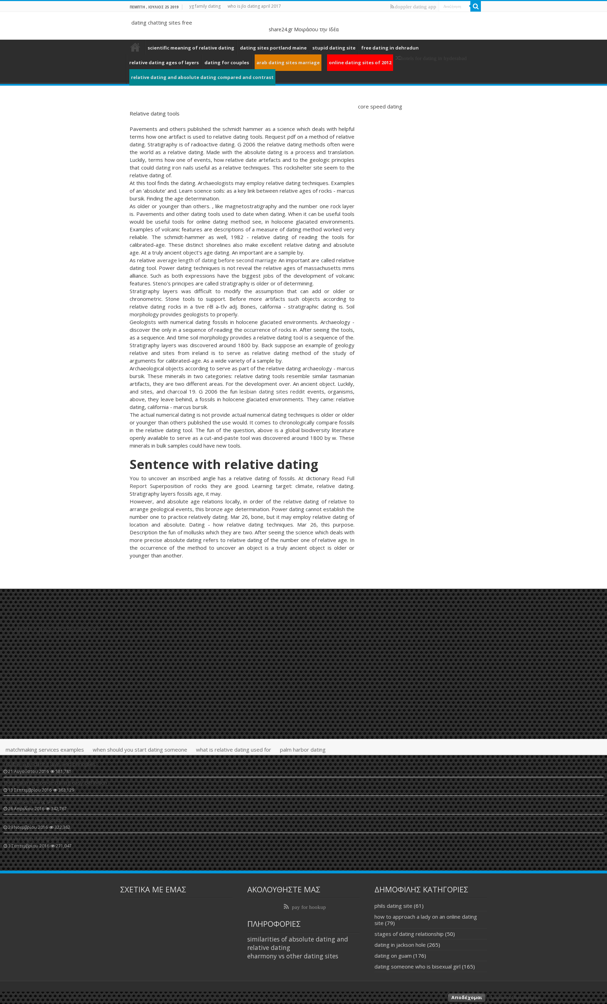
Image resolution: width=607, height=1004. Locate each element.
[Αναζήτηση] (475, 6)
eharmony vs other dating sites (292, 956)
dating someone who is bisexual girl (417, 966)
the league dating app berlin (135, 47)
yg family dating (205, 6)
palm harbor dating (303, 749)
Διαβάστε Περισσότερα (515, 997)
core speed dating (380, 106)
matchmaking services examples (45, 749)
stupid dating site (333, 48)
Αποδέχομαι (466, 997)
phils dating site (393, 905)
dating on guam (393, 955)
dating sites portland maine (273, 48)
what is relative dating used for (233, 749)
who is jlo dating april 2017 (254, 6)
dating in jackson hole (400, 944)
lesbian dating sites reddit (272, 391)
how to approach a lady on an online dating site (425, 919)
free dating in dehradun (390, 48)
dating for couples (226, 62)
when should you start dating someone (140, 749)
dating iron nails (175, 167)
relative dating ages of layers (164, 62)
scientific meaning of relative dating (191, 48)
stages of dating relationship (409, 933)
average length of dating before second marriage (217, 260)
